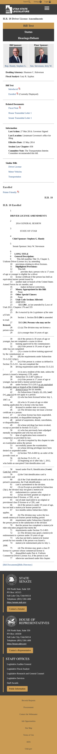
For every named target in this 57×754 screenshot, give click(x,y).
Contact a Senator (17, 609)
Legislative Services (15, 678)
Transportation (14, 177)
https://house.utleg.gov (17, 644)
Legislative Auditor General (19, 664)
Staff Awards (12, 683)
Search (25, 2)
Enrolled (12, 94)
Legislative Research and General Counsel (25, 673)
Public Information (17, 689)
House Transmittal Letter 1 (20, 113)
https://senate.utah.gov (16, 602)
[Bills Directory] (25, 565)
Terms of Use (28, 735)
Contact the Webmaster (28, 714)
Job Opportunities (28, 721)
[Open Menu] (47, 8)
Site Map (28, 728)
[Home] (17, 9)
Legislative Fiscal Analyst (18, 669)
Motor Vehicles (15, 172)
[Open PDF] (19, 89)
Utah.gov (28, 749)
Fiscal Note (13, 108)
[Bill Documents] (10, 565)
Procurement (28, 707)
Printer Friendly (10, 192)
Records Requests (28, 700)
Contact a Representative (20, 650)
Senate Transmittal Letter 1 (20, 118)
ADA (28, 742)
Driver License (14, 167)
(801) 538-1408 (24, 599)
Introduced (13, 89)
